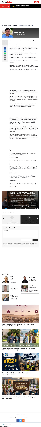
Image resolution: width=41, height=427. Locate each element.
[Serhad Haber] (7, 2)
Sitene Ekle (29, 417)
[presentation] (6, 6)
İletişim (19, 417)
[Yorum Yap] (5, 59)
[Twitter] (5, 49)
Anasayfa (11, 417)
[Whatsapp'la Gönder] (5, 53)
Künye (15, 417)
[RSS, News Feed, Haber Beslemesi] (23, 420)
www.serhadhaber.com (4, 426)
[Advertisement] (20, 16)
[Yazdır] (5, 57)
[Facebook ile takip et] (17, 420)
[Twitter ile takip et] (20, 420)
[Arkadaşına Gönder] (5, 55)
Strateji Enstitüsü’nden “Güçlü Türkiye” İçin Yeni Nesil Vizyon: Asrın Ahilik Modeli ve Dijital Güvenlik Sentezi (23, 6)
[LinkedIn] (5, 51)
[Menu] (35, 2)
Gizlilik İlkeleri (23, 417)
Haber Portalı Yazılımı (7, 424)
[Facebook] (5, 48)
